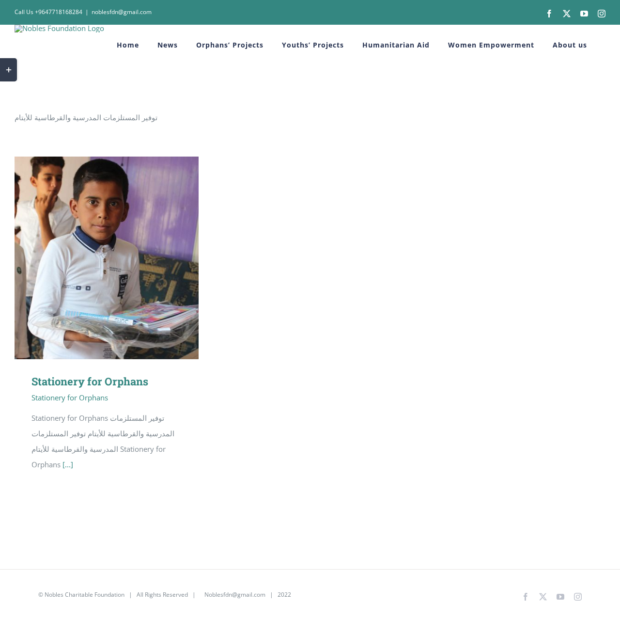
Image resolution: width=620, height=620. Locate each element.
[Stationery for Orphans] (107, 258)
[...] (67, 464)
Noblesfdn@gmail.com (234, 594)
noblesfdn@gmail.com (122, 12)
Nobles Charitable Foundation (84, 594)
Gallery (121, 258)
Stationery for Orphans (93, 258)
